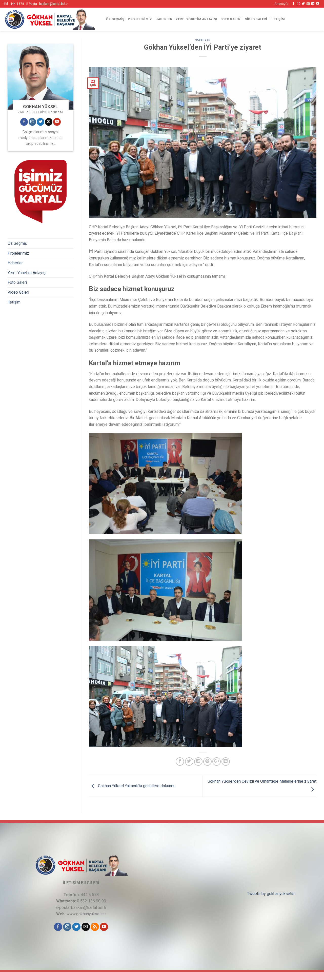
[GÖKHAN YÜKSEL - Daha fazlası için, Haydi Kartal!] (49, 19)
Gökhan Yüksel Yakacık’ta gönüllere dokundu (136, 785)
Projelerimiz (140, 19)
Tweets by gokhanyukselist (271, 893)
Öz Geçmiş (115, 19)
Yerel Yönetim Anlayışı (196, 19)
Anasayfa (281, 4)
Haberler (163, 19)
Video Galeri (256, 19)
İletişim (278, 19)
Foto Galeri (230, 19)
